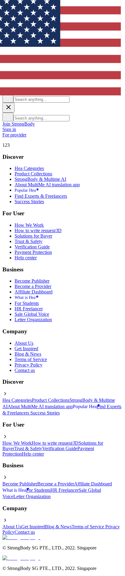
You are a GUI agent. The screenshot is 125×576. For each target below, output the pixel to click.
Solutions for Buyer (33, 235)
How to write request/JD (38, 230)
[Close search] (8, 108)
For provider (14, 134)
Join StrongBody (18, 123)
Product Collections (33, 173)
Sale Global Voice (32, 314)
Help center (26, 257)
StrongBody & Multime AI (40, 179)
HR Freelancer (29, 308)
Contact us (25, 370)
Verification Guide (32, 246)
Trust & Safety (28, 241)
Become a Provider (33, 286)
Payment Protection (33, 252)
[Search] (7, 98)
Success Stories (29, 201)
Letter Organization (33, 319)
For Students (27, 303)
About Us (24, 343)
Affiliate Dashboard (33, 291)
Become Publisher (32, 280)
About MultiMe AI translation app (47, 184)
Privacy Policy (28, 364)
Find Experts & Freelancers (41, 196)
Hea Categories (29, 168)
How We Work (29, 225)
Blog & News (28, 354)
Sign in (9, 129)
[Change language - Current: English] (50, 43)
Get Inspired (26, 348)
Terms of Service (31, 359)
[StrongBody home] (21, 537)
